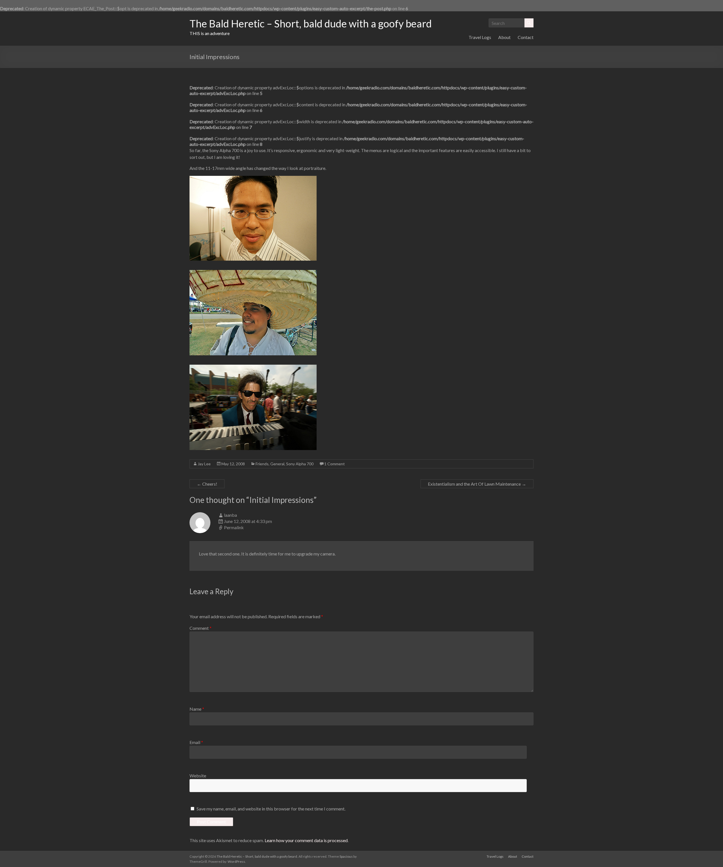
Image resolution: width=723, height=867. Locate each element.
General (277, 463)
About (504, 37)
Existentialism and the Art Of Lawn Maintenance (477, 484)
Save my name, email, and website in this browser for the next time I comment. (271, 808)
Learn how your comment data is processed (306, 840)
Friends (262, 463)
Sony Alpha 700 (299, 463)
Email (196, 742)
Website (198, 775)
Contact (525, 37)
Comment (201, 628)
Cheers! (207, 484)
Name (197, 709)
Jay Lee (204, 463)
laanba (230, 515)
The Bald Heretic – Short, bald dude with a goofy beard (311, 23)
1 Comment (334, 463)
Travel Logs (480, 37)
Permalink (234, 527)
